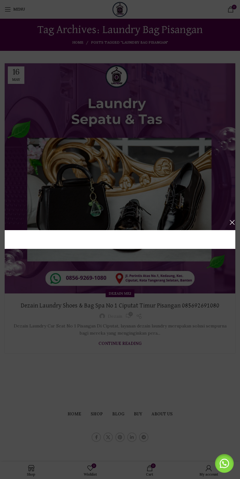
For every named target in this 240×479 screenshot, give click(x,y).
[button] (224, 463)
